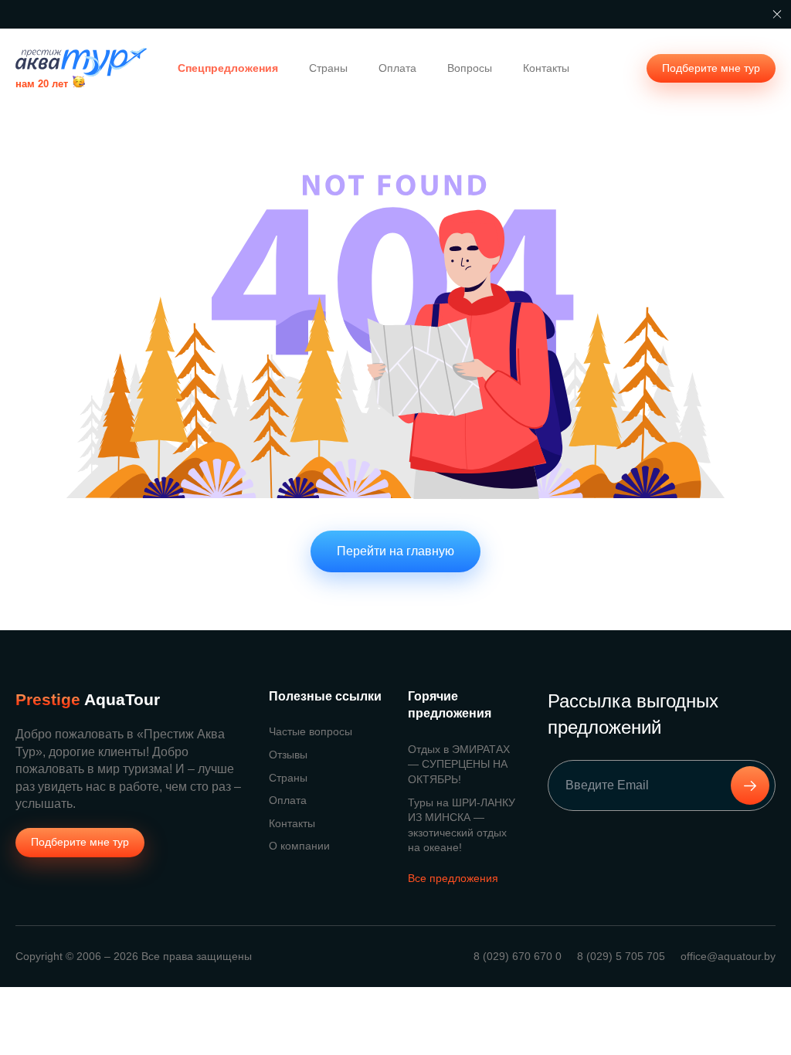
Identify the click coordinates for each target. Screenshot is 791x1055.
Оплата (397, 68)
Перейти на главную (395, 551)
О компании (299, 846)
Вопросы (469, 68)
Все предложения (453, 878)
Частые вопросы (310, 731)
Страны (328, 68)
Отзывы (288, 754)
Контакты (546, 68)
